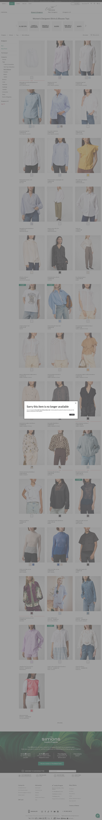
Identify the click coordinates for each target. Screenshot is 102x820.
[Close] (76, 403)
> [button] (72, 414)
